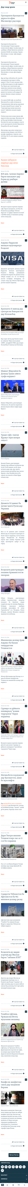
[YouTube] (13, 1185)
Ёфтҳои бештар (14, 1155)
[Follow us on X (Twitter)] (16, 1166)
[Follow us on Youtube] (9, 1166)
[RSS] (24, 1166)
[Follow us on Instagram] (13, 1166)
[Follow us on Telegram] (20, 1166)
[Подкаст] (2, 1170)
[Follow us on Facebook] (6, 1166)
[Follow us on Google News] (2, 1166)
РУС (19, 1185)
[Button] (18, 150)
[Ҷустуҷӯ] (24, 1185)
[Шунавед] (7, 1185)
